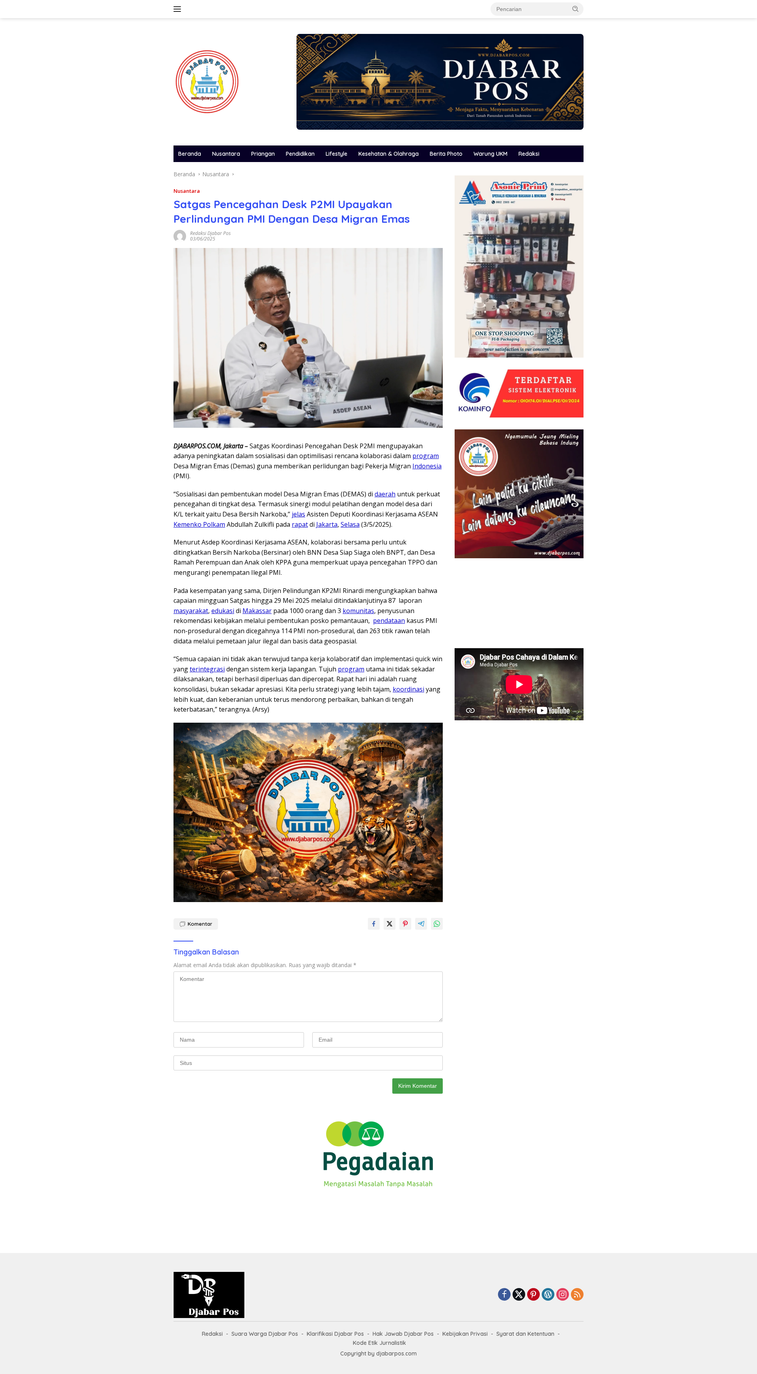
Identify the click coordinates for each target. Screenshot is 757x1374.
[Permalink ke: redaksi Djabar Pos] (179, 235)
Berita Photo (446, 153)
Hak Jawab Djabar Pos (403, 1333)
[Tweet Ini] (389, 924)
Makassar (257, 610)
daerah (385, 494)
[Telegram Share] (421, 924)
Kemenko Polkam (199, 524)
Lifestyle (336, 153)
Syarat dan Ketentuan (525, 1333)
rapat (300, 524)
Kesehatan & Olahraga (388, 153)
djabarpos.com (396, 1353)
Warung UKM (490, 153)
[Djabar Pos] (207, 81)
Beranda (189, 153)
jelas (298, 514)
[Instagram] (562, 1295)
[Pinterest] (533, 1295)
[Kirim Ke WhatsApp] (437, 924)
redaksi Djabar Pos (210, 233)
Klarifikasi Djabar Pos (335, 1333)
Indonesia (427, 466)
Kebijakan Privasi (465, 1333)
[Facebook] (504, 1295)
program (425, 455)
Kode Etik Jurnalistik (379, 1342)
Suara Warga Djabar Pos (264, 1333)
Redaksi (528, 153)
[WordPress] (548, 1295)
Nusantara (226, 153)
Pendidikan (300, 153)
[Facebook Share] (374, 924)
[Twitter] (519, 1295)
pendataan (389, 620)
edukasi (222, 610)
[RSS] (577, 1295)
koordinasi (408, 689)
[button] (576, 8)
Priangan (263, 153)
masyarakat (190, 610)
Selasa (350, 524)
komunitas (358, 610)
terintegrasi (207, 669)
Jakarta (326, 524)
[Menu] (178, 9)
